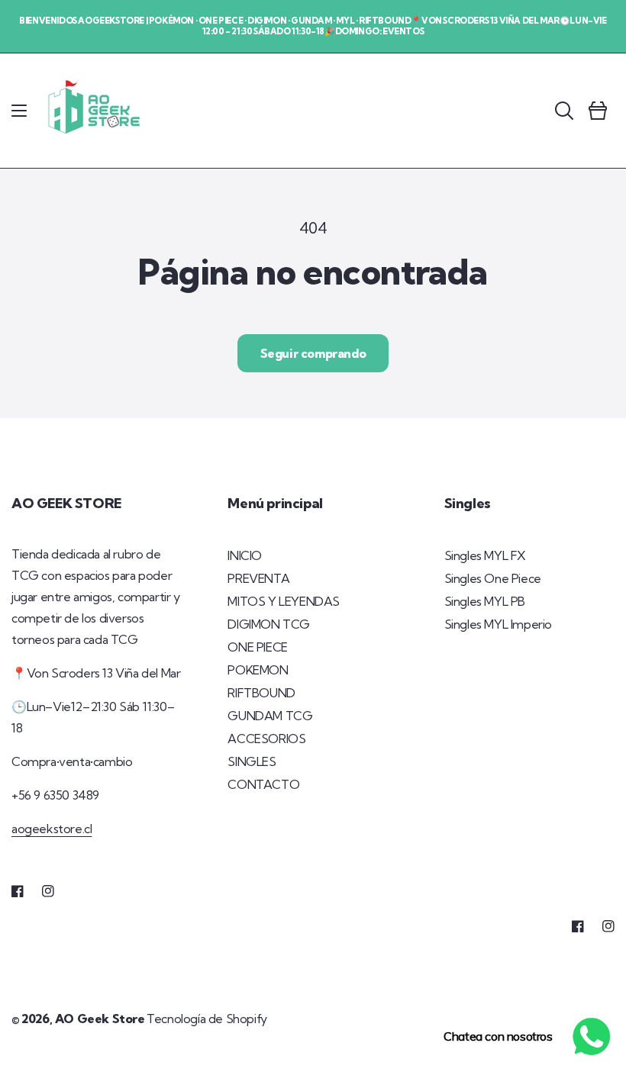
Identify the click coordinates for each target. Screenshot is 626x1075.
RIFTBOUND (261, 692)
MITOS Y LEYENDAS (283, 601)
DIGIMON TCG (268, 624)
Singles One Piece (492, 578)
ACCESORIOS (266, 738)
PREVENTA (258, 578)
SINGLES (251, 761)
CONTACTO (263, 784)
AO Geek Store (100, 1018)
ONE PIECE (257, 647)
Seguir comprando (313, 353)
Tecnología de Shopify (207, 1018)
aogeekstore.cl (51, 828)
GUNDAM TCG (269, 715)
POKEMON (257, 670)
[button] (19, 110)
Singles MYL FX (485, 555)
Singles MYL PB (484, 601)
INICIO (244, 555)
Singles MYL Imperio (498, 624)
